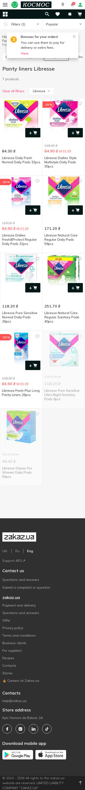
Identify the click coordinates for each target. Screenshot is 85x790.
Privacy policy (12, 628)
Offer (6, 620)
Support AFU (12, 561)
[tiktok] (46, 729)
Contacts (9, 665)
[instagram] (20, 729)
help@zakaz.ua (14, 701)
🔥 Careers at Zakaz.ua (20, 680)
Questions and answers (20, 580)
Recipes (8, 658)
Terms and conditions (19, 635)
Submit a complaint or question (26, 587)
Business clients (14, 643)
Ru (17, 551)
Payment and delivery (19, 605)
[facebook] (7, 729)
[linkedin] (33, 729)
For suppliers (12, 650)
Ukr (5, 551)
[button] (62, 4)
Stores (7, 673)
